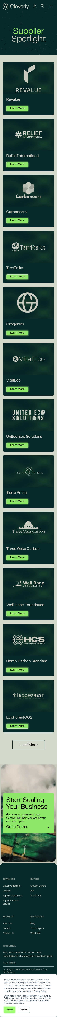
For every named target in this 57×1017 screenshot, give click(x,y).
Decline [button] (23, 1009)
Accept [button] (10, 1009)
